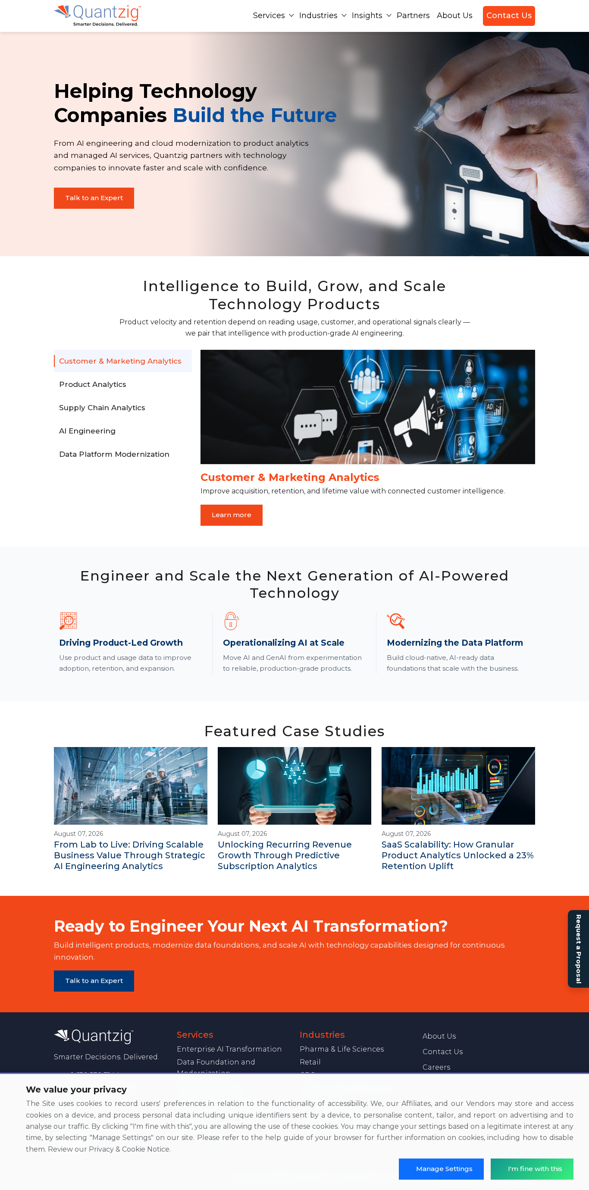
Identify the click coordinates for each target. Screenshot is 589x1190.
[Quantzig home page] (110, 1037)
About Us (455, 15)
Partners (413, 15)
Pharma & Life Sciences (342, 1049)
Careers (436, 1067)
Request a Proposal (579, 948)
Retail (310, 1062)
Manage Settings (444, 1169)
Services (269, 15)
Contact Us (509, 15)
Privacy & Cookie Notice (129, 1149)
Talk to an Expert (94, 198)
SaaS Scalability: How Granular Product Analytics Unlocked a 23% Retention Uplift (458, 855)
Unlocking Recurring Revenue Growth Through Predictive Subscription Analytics (285, 855)
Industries (318, 15)
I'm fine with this (535, 1169)
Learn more (231, 515)
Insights (367, 15)
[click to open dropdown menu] (291, 15)
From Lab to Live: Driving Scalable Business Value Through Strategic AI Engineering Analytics (129, 855)
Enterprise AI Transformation (229, 1049)
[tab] (123, 361)
